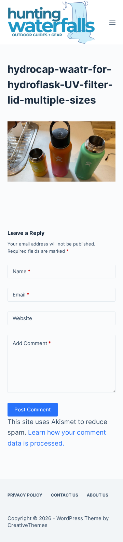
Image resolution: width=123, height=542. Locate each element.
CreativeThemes (27, 525)
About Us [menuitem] (97, 495)
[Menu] (112, 22)
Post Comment (32, 409)
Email (21, 294)
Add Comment (32, 343)
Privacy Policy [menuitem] (25, 495)
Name (21, 271)
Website (22, 318)
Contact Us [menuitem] (64, 495)
